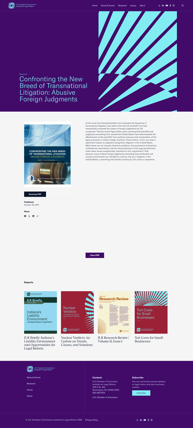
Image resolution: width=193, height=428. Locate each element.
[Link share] (37, 216)
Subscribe (141, 393)
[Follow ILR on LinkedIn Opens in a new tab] (163, 5)
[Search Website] (183, 5)
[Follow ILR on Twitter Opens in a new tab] (159, 5)
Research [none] (122, 5)
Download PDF (35, 194)
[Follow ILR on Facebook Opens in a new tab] (170, 5)
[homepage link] (22, 5)
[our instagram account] (173, 5)
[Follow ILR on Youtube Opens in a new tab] (167, 5)
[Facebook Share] (25, 216)
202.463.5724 (98, 392)
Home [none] (95, 5)
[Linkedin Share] (33, 216)
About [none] (142, 5)
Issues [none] (133, 5)
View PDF (94, 255)
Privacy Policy (91, 420)
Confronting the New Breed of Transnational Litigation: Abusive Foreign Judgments (53, 89)
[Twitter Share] (29, 216)
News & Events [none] (108, 5)
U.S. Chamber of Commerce (104, 397)
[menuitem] (94, 5)
